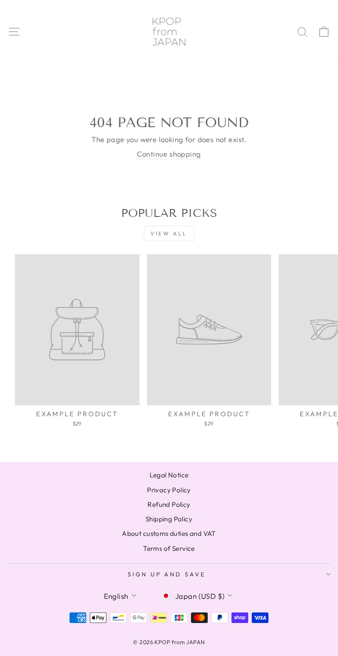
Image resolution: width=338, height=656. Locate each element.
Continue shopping (169, 153)
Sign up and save (167, 574)
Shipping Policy (169, 519)
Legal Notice (169, 475)
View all (169, 233)
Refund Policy (168, 504)
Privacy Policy (169, 490)
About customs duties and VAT (169, 533)
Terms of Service (169, 548)
